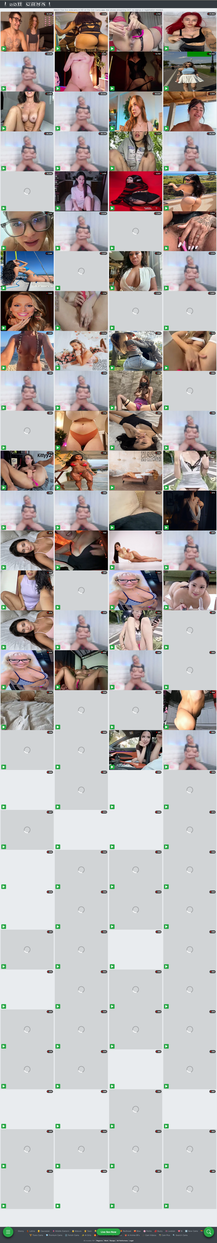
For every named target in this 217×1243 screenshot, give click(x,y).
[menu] (8, 1232)
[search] (209, 1232)
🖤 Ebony (19, 1231)
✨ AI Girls (86, 1235)
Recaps (112, 1241)
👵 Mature (76, 1231)
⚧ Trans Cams (36, 1235)
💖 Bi (180, 1231)
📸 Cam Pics (164, 1235)
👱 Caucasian (43, 1231)
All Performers (122, 1241)
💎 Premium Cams (54, 1235)
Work (106, 1241)
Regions (99, 1241)
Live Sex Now (108, 1231)
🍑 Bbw (137, 1231)
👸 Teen (88, 1231)
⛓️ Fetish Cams (72, 1235)
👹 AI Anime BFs (132, 1235)
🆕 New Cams (191, 1231)
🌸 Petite (147, 1231)
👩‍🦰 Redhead (125, 1231)
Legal (131, 1241)
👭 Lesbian (170, 1231)
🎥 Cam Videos (149, 1235)
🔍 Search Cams (180, 1235)
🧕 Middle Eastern (60, 1231)
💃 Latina (30, 1231)
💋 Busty (158, 1231)
